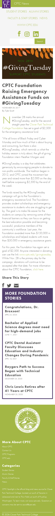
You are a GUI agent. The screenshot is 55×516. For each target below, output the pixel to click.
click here (38, 269)
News (43, 18)
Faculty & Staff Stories (23, 18)
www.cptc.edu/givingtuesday (35, 254)
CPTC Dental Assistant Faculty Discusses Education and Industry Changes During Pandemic (27, 349)
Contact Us (6, 450)
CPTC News (21, 4)
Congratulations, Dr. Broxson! (22, 309)
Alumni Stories (39, 11)
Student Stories (16, 11)
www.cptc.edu (27, 25)
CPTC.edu (6, 458)
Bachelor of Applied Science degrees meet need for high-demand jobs (27, 327)
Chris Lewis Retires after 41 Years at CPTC (25, 388)
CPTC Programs (8, 454)
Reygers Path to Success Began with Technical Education (24, 370)
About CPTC (7, 446)
